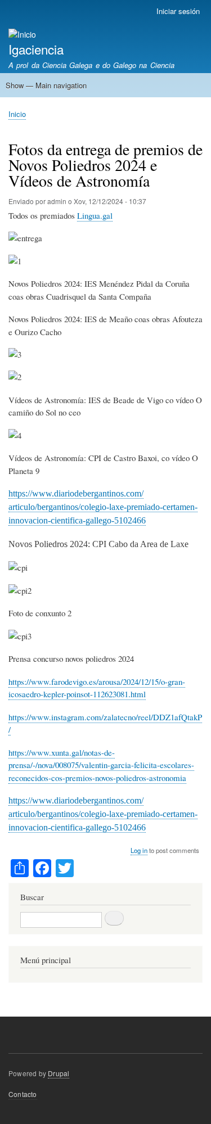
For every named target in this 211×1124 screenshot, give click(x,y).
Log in (139, 850)
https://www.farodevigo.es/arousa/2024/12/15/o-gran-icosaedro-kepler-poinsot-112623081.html (96, 688)
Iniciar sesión (178, 11)
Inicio (17, 114)
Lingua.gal (95, 215)
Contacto (22, 1094)
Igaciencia (36, 49)
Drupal (58, 1073)
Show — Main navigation (46, 85)
